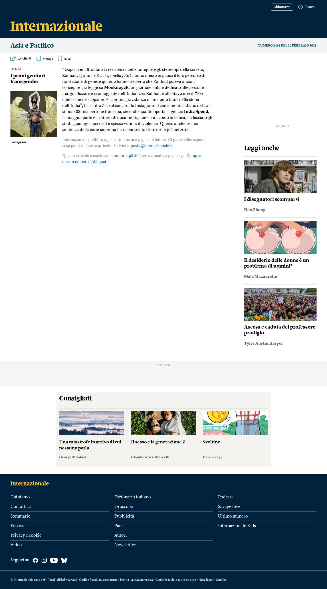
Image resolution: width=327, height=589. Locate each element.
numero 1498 (121, 156)
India (16, 69)
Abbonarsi (282, 7)
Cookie (221, 579)
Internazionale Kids (237, 526)
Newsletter (125, 545)
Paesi (119, 526)
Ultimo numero (233, 516)
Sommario (20, 516)
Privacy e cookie (26, 535)
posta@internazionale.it (152, 146)
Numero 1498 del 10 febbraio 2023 (287, 45)
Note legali (206, 579)
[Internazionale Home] (31, 483)
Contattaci (20, 507)
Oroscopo (123, 507)
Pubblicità (124, 516)
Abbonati (99, 162)
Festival (18, 526)
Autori (120, 535)
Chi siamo (20, 497)
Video (16, 545)
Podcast (225, 497)
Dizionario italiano (132, 497)
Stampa (48, 59)
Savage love (229, 507)
